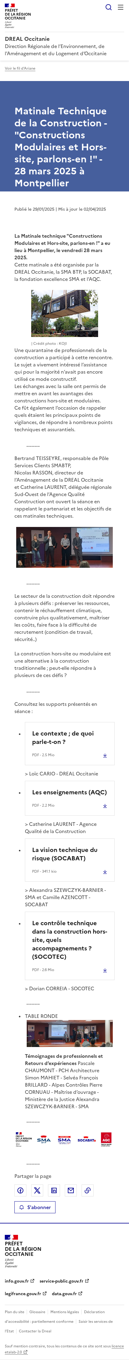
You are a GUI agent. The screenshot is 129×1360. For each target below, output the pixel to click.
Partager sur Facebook (20, 1190)
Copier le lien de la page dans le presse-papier (88, 1190)
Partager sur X (37, 1190)
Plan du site (14, 1312)
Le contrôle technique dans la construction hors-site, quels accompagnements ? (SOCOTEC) (69, 940)
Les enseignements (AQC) (69, 792)
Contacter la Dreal (35, 1331)
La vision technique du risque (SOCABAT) (65, 854)
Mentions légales (64, 1312)
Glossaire (37, 1312)
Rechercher (109, 7)
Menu (121, 7)
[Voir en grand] (64, 547)
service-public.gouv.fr (61, 1281)
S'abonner (39, 1207)
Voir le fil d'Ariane (20, 68)
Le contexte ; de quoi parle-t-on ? (63, 737)
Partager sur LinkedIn (54, 1190)
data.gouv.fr (64, 1294)
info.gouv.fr (17, 1281)
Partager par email (71, 1190)
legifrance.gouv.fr (23, 1294)
